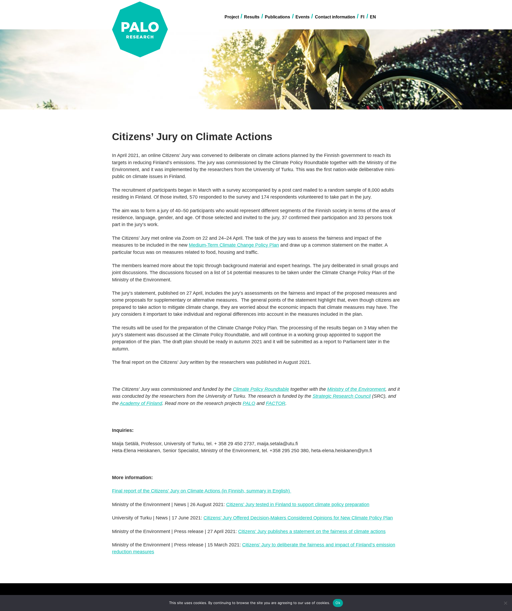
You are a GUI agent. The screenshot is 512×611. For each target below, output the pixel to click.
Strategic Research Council (342, 396)
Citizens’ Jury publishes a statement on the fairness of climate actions (312, 531)
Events (302, 17)
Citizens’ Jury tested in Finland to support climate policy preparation (297, 504)
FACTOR (275, 403)
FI (362, 17)
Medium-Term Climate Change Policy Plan (234, 245)
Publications (277, 17)
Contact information (335, 17)
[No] (505, 603)
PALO (249, 403)
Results (251, 17)
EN (373, 17)
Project (232, 17)
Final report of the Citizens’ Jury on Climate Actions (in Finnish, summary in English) (201, 491)
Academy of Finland (141, 403)
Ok (337, 603)
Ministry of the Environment (356, 389)
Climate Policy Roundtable (261, 389)
